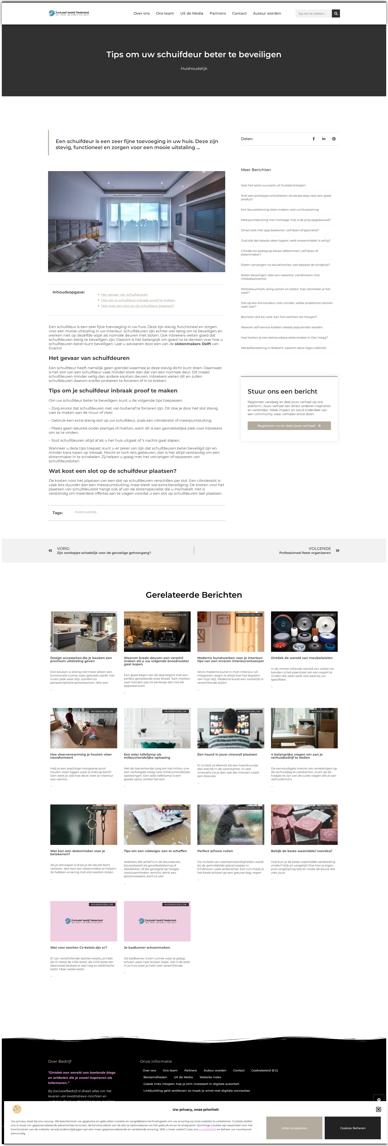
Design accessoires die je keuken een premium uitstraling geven (81, 659)
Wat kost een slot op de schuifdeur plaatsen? (137, 306)
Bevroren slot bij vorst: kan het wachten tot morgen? (279, 317)
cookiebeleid (207, 1129)
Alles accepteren (294, 1128)
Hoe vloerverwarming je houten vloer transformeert (81, 756)
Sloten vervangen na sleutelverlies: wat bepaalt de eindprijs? (285, 265)
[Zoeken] (336, 13)
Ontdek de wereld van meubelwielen (302, 658)
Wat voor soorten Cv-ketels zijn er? (78, 947)
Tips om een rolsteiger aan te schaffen (155, 851)
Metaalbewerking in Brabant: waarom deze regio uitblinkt (283, 348)
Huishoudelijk (194, 68)
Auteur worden (267, 13)
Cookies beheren (353, 1128)
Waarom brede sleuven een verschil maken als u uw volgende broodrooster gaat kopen (156, 661)
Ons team (165, 13)
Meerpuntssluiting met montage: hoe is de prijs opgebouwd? (286, 220)
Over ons (142, 13)
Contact (239, 13)
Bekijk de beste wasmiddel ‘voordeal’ (301, 851)
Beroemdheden (155, 1077)
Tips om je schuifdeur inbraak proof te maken (138, 300)
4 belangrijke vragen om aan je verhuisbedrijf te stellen (297, 756)
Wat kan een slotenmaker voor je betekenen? (77, 852)
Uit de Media (191, 13)
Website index (210, 1077)
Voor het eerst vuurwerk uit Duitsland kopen (273, 185)
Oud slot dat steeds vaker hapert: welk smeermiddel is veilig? (286, 240)
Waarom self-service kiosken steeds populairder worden (282, 327)
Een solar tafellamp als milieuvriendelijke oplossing (147, 756)
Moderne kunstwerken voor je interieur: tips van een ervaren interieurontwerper (230, 659)
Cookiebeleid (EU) (264, 1070)
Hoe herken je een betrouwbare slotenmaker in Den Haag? (284, 337)
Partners (218, 13)
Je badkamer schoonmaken (147, 947)
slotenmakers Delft (193, 344)
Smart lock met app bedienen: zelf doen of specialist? (280, 230)
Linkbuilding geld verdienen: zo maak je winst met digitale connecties (196, 1090)
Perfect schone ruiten (215, 851)
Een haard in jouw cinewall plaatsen (227, 754)
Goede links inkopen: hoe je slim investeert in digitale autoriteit (191, 1084)
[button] (378, 1109)
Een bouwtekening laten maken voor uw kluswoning (280, 209)
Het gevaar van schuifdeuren (124, 295)
